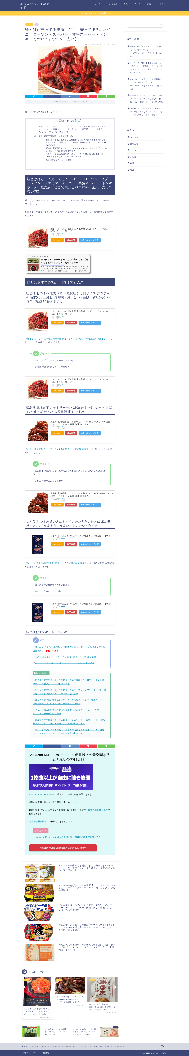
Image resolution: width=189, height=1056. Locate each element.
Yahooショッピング (90, 240)
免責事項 (46, 1053)
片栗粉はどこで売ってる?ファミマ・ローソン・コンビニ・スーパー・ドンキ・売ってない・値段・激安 (146, 112)
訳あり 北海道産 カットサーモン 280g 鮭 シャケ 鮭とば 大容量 (57, 449)
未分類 (133, 157)
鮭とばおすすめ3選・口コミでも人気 (56, 136)
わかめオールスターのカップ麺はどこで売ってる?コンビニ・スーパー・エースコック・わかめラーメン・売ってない (146, 84)
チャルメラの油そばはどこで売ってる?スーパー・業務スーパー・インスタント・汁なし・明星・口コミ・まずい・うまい (146, 68)
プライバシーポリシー (31, 1053)
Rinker (63, 233)
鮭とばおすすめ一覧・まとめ (58, 160)
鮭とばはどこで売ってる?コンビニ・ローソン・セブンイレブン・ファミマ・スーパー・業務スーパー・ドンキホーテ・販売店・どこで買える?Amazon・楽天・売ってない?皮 (72, 129)
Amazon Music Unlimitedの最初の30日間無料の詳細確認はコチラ (68, 837)
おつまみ (113, 4)
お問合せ (162, 4)
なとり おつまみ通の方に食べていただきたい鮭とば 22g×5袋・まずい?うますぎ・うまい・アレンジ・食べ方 (75, 155)
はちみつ (99, 4)
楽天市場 (71, 240)
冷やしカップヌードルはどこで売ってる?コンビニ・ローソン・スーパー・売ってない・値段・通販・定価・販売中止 (146, 51)
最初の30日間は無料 (98, 810)
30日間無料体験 (36, 821)
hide (78, 121)
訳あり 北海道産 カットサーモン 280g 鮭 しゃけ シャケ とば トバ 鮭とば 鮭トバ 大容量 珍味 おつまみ (76, 149)
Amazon (57, 240)
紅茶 (149, 4)
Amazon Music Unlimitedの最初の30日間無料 (63, 848)
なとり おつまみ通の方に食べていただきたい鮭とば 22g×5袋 (81, 536)
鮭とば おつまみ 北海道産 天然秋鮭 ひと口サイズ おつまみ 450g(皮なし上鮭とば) (67, 339)
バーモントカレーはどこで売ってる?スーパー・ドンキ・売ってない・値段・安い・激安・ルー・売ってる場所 (146, 98)
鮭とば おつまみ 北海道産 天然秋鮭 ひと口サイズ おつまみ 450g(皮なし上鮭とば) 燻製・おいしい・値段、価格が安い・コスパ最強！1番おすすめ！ (76, 142)
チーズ (137, 4)
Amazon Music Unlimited (41, 794)
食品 (126, 4)
